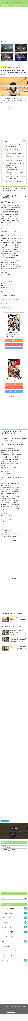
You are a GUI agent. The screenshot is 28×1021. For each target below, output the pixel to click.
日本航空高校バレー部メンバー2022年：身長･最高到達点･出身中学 (15, 164)
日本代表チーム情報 (8, 913)
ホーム (2, 5)
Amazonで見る (14, 340)
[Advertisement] (14, 22)
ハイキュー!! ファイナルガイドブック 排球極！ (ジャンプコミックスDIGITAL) (13, 334)
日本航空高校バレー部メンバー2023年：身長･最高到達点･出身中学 (15, 145)
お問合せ (23, 1006)
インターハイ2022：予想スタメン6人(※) (17, 173)
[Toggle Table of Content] (23, 141)
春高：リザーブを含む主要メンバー (17, 157)
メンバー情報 (4, 67)
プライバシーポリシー (15, 1006)
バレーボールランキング (9, 950)
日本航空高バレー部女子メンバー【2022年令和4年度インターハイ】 (15, 168)
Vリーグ (14, 5)
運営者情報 (6, 1006)
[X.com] (14, 834)
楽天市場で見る (14, 344)
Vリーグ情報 (6, 922)
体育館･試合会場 (7, 955)
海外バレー (20, 5)
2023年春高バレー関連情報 (15, 160)
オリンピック (6, 917)
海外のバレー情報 (7, 932)
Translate (12, 849)
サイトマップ (14, 1009)
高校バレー (8, 5)
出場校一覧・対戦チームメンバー (10, 299)
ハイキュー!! (6, 946)
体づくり (5, 960)
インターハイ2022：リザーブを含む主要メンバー (17, 177)
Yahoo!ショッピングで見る (13, 347)
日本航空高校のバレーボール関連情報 (13, 181)
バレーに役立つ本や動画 (9, 936)
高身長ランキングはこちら (8, 303)
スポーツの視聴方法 (8, 908)
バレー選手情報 (7, 927)
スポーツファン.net (11, 1012)
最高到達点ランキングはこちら (9, 307)
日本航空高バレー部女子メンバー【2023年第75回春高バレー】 (14, 150)
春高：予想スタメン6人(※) (15, 153)
